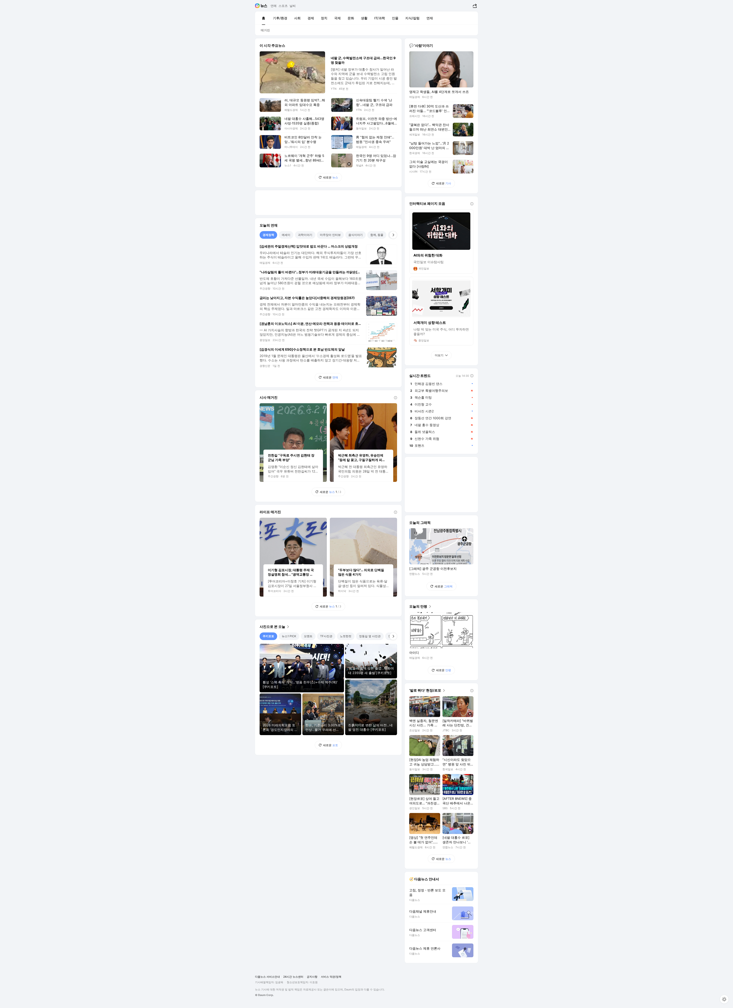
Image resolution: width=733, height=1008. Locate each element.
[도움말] (395, 398)
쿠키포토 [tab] (268, 636)
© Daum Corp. (264, 995)
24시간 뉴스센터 (293, 976)
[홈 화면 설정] (724, 999)
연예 (273, 6)
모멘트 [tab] (308, 636)
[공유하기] (474, 5)
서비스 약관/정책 (331, 976)
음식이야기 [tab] (355, 235)
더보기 (439, 355)
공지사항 (312, 976)
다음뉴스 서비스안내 (267, 976)
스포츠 (283, 6)
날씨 (293, 6)
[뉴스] (264, 5)
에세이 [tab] (286, 235)
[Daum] (258, 5)
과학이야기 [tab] (305, 235)
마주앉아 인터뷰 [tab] (330, 235)
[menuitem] (263, 18)
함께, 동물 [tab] (376, 235)
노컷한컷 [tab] (345, 636)
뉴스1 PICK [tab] (289, 636)
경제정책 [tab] (268, 235)
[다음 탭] (393, 235)
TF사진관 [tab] (326, 636)
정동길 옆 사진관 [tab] (370, 636)
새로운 (330, 177)
